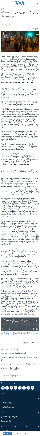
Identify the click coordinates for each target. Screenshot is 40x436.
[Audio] (26, 433)
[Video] (17, 433)
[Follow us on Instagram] (15, 388)
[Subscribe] (32, 388)
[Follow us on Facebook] (3, 388)
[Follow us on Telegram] (20, 388)
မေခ (2, 21)
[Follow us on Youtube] (11, 388)
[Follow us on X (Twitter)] (7, 388)
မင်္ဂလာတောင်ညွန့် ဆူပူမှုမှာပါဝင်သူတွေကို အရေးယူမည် (20, 320)
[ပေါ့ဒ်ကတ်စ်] (28, 388)
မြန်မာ (3, 8)
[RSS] (24, 388)
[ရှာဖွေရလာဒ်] (34, 433)
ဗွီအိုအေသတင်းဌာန (10, 323)
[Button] (36, 28)
